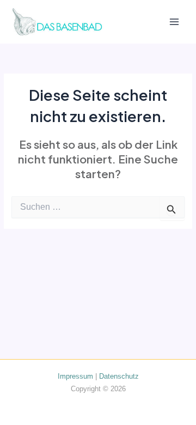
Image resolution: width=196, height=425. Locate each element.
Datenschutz (119, 376)
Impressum (75, 376)
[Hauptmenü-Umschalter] (174, 22)
